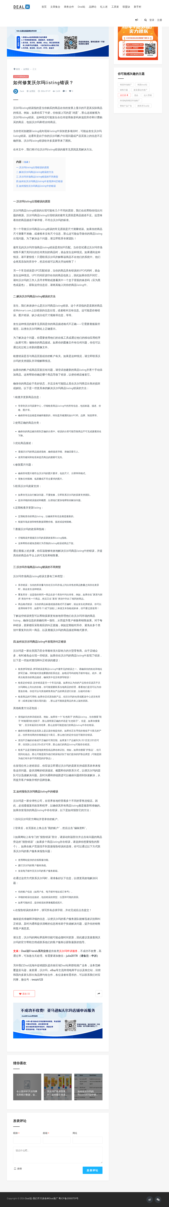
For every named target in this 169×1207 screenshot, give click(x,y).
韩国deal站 (142, 84)
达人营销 (148, 95)
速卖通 (123, 95)
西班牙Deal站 (143, 106)
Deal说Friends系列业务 (35, 951)
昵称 (16, 1133)
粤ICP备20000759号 (68, 1198)
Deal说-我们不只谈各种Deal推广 (41, 1198)
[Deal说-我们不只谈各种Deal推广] (22, 6)
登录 (151, 19)
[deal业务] (58, 35)
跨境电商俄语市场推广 (130, 100)
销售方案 (124, 90)
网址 (75, 1133)
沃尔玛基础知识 (21, 76)
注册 (159, 19)
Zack (22, 91)
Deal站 (81, 6)
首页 (44, 6)
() (26, 993)
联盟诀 (126, 6)
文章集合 (55, 6)
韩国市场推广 (126, 84)
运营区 (32, 91)
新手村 (137, 6)
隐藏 (26, 162)
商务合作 (69, 6)
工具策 (115, 6)
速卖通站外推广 (140, 90)
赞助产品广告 (126, 106)
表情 (19, 1168)
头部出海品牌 (34, 974)
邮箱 (46, 1133)
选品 (136, 95)
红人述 (104, 6)
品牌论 (92, 6)
